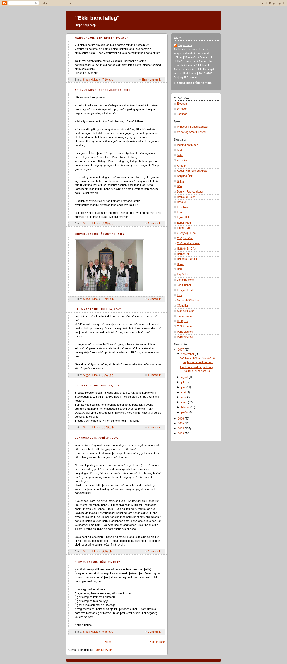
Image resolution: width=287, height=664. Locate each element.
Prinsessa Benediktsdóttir (192, 126)
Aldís (180, 155)
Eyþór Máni (184, 222)
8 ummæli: (155, 551)
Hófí (179, 269)
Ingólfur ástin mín (187, 144)
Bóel (179, 186)
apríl (184, 397)
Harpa (180, 264)
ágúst (185, 377)
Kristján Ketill (185, 290)
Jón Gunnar (184, 285)
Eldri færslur (157, 641)
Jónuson (182, 114)
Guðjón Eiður (185, 238)
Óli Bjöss (182, 321)
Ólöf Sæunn (184, 326)
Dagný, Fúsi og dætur (190, 191)
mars (184, 402)
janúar (185, 412)
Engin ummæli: (152, 79)
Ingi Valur (182, 274)
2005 (181, 423)
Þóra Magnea (185, 331)
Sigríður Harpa (185, 310)
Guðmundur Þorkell (188, 243)
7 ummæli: (155, 298)
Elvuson (182, 103)
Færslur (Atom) (104, 649)
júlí (183, 382)
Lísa (179, 295)
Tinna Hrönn (184, 316)
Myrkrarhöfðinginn (188, 300)
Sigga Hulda (185, 45)
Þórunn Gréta (185, 336)
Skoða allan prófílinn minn (194, 82)
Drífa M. (182, 202)
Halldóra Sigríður (187, 259)
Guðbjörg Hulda (186, 233)
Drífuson (182, 108)
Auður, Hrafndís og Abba (192, 170)
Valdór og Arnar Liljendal (191, 132)
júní (183, 387)
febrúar (185, 407)
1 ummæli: (155, 375)
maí (184, 392)
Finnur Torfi (184, 227)
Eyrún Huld (183, 217)
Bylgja (180, 181)
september (188, 354)
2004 (181, 428)
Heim (108, 641)
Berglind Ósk (185, 176)
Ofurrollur (182, 305)
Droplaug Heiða (186, 196)
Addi (179, 150)
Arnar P (181, 165)
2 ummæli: (155, 223)
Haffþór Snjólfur (186, 248)
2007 (181, 349)
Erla (179, 212)
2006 (181, 418)
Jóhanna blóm (185, 279)
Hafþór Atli (183, 253)
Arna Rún (182, 160)
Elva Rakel (183, 207)
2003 (181, 433)
